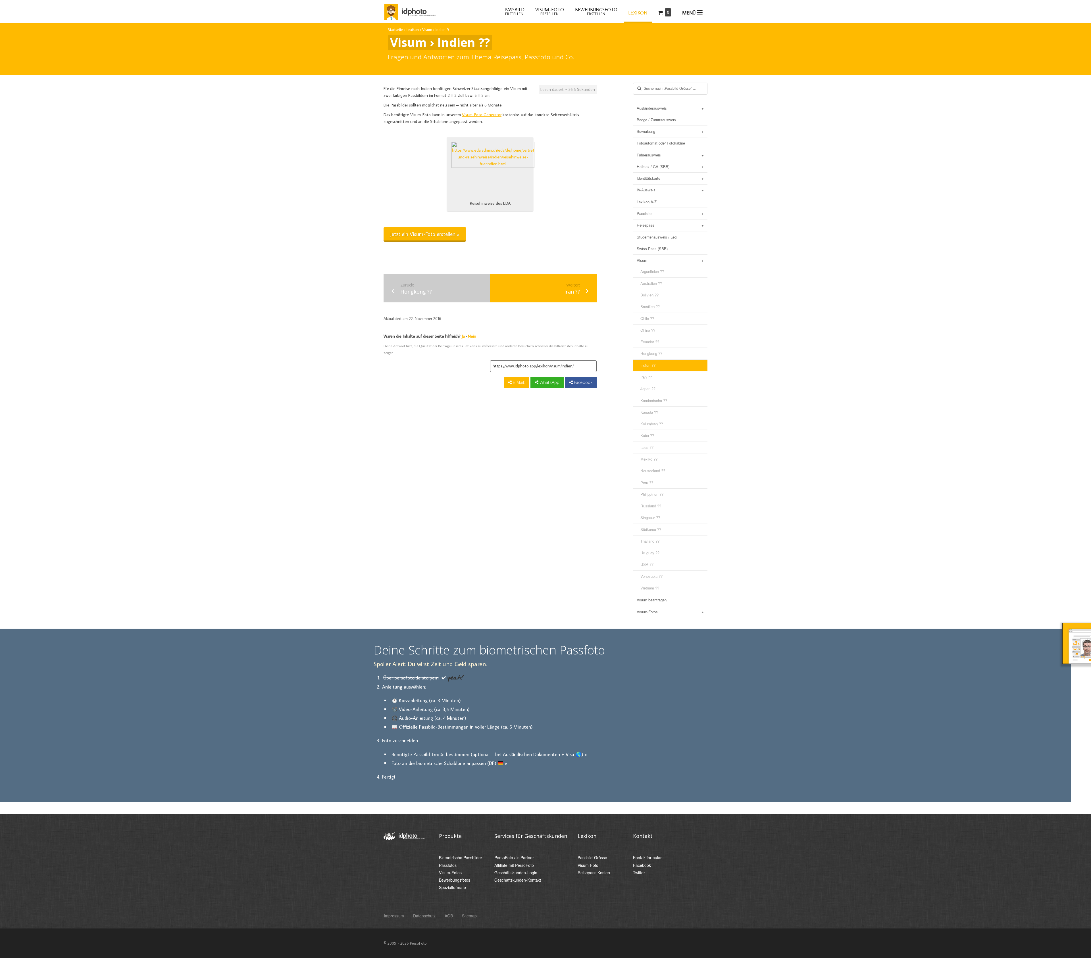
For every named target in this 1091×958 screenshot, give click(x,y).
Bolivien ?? (649, 295)
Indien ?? (647, 365)
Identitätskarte (648, 178)
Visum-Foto (588, 865)
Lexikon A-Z (647, 201)
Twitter (639, 872)
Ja (463, 336)
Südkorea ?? (650, 529)
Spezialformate (452, 887)
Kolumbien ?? (651, 423)
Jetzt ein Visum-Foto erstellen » (424, 233)
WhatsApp (548, 382)
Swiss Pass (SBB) (652, 248)
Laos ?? (646, 447)
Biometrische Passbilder (460, 857)
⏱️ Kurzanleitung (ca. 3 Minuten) (426, 700)
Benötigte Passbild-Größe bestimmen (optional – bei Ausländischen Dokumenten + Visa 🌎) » (489, 754)
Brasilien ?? (650, 306)
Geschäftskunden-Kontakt (517, 880)
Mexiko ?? (648, 459)
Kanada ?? (649, 412)
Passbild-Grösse (592, 857)
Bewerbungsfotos (454, 880)
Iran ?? (646, 377)
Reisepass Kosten (594, 872)
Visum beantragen (652, 600)
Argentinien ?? (652, 271)
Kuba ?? (647, 435)
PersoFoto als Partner (514, 857)
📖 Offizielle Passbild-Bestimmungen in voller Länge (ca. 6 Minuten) (462, 726)
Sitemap (469, 916)
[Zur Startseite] (410, 11)
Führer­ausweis (649, 155)
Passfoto (644, 213)
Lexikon (637, 13)
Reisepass (645, 225)
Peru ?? (646, 482)
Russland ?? (650, 506)
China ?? (647, 330)
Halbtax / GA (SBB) (653, 166)
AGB (449, 916)
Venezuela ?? (651, 576)
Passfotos (448, 865)
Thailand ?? (649, 541)
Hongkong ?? (651, 353)
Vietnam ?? (649, 588)
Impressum (394, 916)
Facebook (582, 382)
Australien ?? (651, 283)
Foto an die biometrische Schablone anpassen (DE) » (449, 763)
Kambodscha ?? (653, 400)
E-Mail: (518, 382)
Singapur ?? (650, 517)
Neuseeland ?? (652, 470)
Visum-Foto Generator (481, 114)
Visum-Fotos (647, 611)
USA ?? (646, 564)
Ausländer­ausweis (652, 108)
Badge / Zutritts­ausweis (656, 119)
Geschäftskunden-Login (515, 872)
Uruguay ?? (649, 552)
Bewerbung (646, 131)
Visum (642, 260)
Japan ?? (647, 388)
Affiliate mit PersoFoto (514, 865)
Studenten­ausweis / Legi (657, 237)
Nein (472, 336)
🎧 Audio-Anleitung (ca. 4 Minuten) (429, 718)
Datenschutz (424, 916)
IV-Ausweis (646, 190)
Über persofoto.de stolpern (411, 677)
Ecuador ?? (649, 341)
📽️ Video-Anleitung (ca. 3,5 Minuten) (431, 709)
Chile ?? (647, 318)
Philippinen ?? (651, 494)
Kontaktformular (647, 857)
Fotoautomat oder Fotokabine (661, 143)
